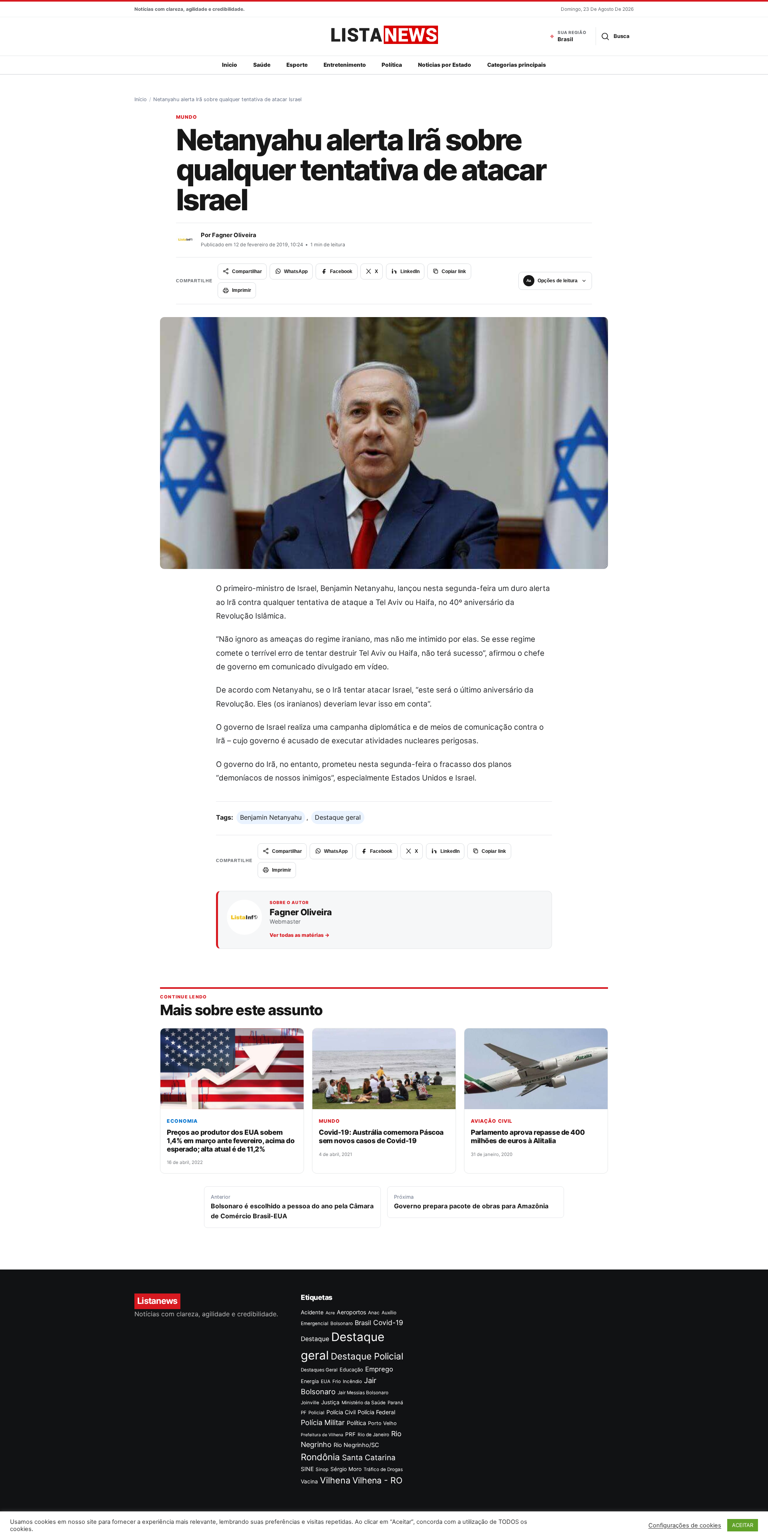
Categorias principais (516, 65)
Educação (351, 1370)
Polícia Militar (323, 1422)
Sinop (322, 1469)
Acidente (312, 1312)
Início (140, 99)
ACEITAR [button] (742, 1525)
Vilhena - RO (377, 1480)
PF (303, 1412)
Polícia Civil (341, 1412)
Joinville (310, 1402)
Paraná (395, 1402)
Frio (336, 1381)
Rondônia (320, 1456)
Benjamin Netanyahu (271, 817)
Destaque (315, 1339)
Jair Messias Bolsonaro (363, 1392)
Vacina (309, 1481)
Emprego (379, 1369)
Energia (310, 1381)
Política (392, 65)
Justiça (330, 1402)
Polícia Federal (376, 1412)
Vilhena (335, 1480)
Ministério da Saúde (364, 1402)
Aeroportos (351, 1312)
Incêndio (352, 1381)
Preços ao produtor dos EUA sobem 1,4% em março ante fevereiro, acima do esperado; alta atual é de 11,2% (231, 1140)
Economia (182, 1121)
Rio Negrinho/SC (356, 1445)
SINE (307, 1468)
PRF (350, 1434)
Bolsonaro (341, 1323)
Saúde (261, 65)
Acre (330, 1312)
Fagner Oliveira (234, 235)
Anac (374, 1312)
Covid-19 (388, 1322)
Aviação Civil (491, 1121)
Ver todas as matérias (300, 935)
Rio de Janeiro (373, 1434)
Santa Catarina (369, 1457)
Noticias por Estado (444, 65)
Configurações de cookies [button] (684, 1525)
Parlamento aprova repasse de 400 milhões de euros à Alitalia (527, 1136)
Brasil (363, 1323)
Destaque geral (338, 817)
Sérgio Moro (346, 1469)
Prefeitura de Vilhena (322, 1434)
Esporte (297, 65)
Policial (316, 1412)
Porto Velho (382, 1423)
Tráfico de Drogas (383, 1469)
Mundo (186, 117)
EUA (325, 1381)
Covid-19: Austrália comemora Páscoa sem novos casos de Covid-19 (381, 1136)
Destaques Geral (319, 1370)
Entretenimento (345, 65)
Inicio (229, 65)
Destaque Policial (367, 1356)
